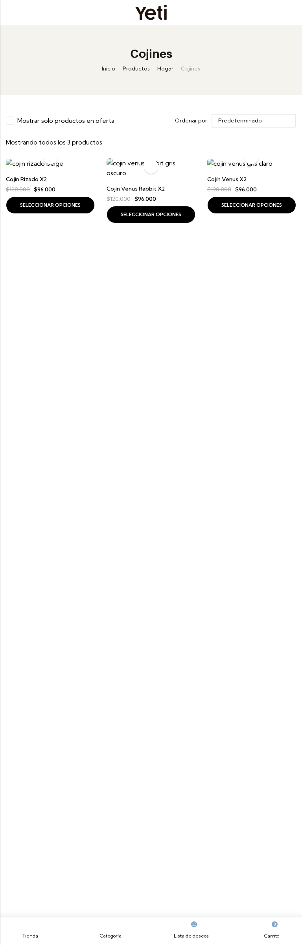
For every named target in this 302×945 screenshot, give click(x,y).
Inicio (108, 68)
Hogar (165, 68)
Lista (139, 120)
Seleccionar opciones (50, 205)
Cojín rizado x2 (26, 179)
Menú (8, 12)
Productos (136, 68)
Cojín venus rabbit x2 (136, 188)
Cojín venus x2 (227, 179)
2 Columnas (150, 120)
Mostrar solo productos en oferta (65, 120)
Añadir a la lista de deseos (151, 166)
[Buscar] (293, 12)
